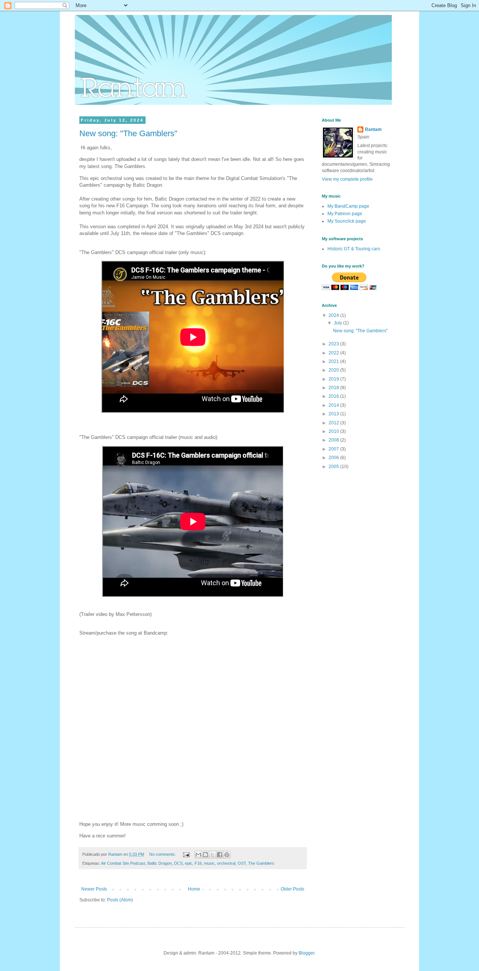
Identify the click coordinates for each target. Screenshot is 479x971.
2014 (334, 405)
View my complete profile (347, 179)
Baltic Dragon (159, 863)
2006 (334, 457)
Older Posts (292, 889)
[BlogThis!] (205, 854)
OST (242, 863)
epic (188, 863)
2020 (334, 370)
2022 (334, 352)
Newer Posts (94, 889)
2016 (334, 396)
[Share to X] (212, 854)
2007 (334, 449)
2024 (334, 315)
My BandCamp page (348, 206)
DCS (178, 863)
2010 (334, 431)
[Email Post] (186, 854)
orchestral (226, 863)
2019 (334, 379)
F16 (198, 863)
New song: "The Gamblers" (128, 133)
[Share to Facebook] (219, 854)
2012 (334, 422)
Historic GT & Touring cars (353, 248)
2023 (334, 343)
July (338, 323)
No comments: (163, 854)
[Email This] (198, 854)
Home (194, 889)
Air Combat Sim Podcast (123, 863)
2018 (334, 387)
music (209, 863)
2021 (334, 361)
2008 (334, 440)
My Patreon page (344, 213)
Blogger (306, 953)
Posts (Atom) (120, 900)
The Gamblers (261, 863)
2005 (334, 466)
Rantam (373, 129)
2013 (334, 413)
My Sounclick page (346, 221)
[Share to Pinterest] (227, 854)
